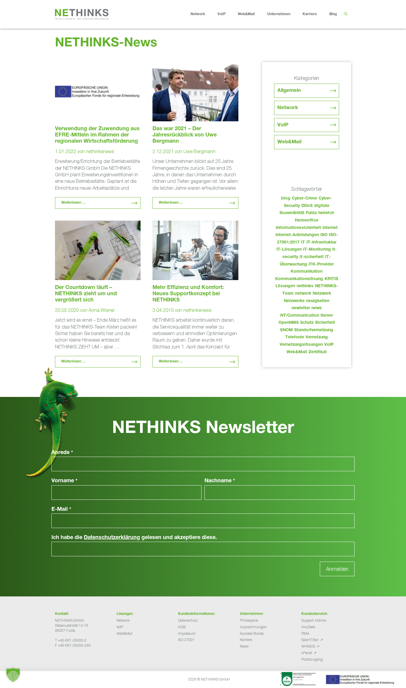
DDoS (307, 206)
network (303, 294)
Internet (330, 228)
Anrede (62, 452)
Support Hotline (313, 620)
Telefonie (294, 337)
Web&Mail (246, 14)
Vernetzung (317, 337)
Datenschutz (188, 620)
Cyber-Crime (304, 199)
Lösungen (285, 286)
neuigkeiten (317, 301)
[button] (13, 675)
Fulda (311, 213)
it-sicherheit (312, 257)
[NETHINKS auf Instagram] (76, 660)
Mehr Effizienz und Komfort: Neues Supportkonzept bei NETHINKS (188, 294)
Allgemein (289, 90)
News (244, 646)
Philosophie (249, 620)
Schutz (307, 323)
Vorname (64, 481)
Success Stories (252, 633)
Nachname (219, 481)
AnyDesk (308, 627)
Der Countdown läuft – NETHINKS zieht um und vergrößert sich (86, 294)
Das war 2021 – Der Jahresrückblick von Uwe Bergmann (184, 135)
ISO (324, 235)
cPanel (306, 653)
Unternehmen (278, 14)
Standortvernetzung (313, 330)
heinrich (326, 213)
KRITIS (331, 279)
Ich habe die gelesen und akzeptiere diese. (134, 538)
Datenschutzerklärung (112, 538)
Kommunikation (306, 272)
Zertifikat (318, 352)
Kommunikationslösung (299, 279)
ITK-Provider (321, 265)
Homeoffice (306, 221)
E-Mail (61, 509)
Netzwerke (294, 301)
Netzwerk (322, 294)
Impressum (187, 633)
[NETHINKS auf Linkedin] (71, 660)
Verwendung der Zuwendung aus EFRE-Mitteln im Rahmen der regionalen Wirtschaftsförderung (97, 135)
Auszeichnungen (253, 627)
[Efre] (360, 680)
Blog (333, 14)
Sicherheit (325, 323)
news (316, 308)
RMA (305, 633)
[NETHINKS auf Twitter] (62, 660)
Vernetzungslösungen (301, 345)
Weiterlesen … (73, 203)
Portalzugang (312, 659)
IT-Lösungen (289, 250)
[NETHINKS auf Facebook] (57, 660)
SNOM (286, 330)
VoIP (222, 14)
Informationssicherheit (298, 228)
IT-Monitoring (317, 250)
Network (198, 14)
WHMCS (308, 646)
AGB (181, 627)
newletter (301, 308)
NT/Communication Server (306, 316)
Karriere (310, 14)
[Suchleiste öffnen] (345, 14)
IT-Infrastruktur (321, 243)
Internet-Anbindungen (297, 235)
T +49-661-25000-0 (70, 640)
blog (285, 199)
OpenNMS (288, 323)
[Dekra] (298, 680)
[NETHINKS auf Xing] (66, 660)
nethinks (305, 286)
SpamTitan (310, 639)
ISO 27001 (186, 639)
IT (303, 243)
